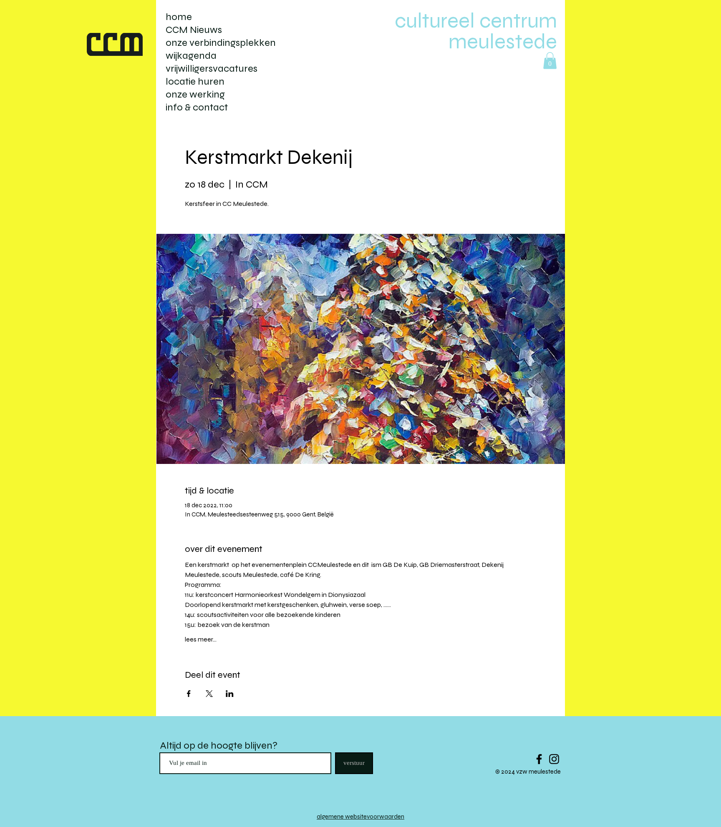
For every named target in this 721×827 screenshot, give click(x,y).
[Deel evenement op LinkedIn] (230, 693)
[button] (550, 60)
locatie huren (195, 81)
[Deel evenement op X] (209, 693)
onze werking (195, 94)
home (179, 17)
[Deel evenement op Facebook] (189, 693)
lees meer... (201, 639)
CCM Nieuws (194, 30)
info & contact (197, 107)
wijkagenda (191, 56)
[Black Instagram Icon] (554, 759)
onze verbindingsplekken (221, 43)
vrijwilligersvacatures (211, 69)
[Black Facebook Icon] (539, 759)
